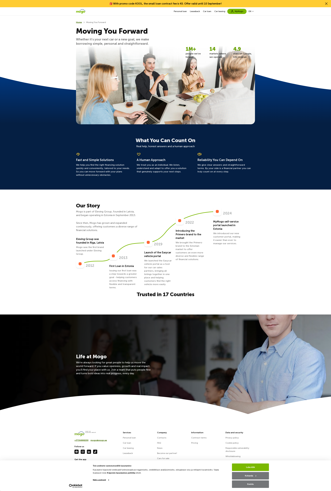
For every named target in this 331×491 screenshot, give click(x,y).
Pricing (194, 443)
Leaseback (195, 11)
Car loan (207, 11)
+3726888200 (81, 440)
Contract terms (198, 437)
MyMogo (239, 11)
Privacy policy (232, 437)
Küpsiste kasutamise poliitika (121, 473)
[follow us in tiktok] (95, 452)
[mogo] (97, 433)
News (159, 448)
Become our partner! (167, 453)
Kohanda (249, 476)
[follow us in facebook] (76, 452)
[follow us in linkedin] (89, 452)
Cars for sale (163, 458)
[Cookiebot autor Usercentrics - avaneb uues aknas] (75, 486)
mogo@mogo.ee (99, 440)
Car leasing (219, 11)
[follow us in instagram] (83, 452)
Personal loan (180, 11)
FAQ (159, 443)
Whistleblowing (232, 456)
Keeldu (250, 484)
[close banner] (326, 3)
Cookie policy (232, 443)
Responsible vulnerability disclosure (237, 449)
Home (79, 22)
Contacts (161, 437)
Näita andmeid (99, 480)
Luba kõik (250, 467)
